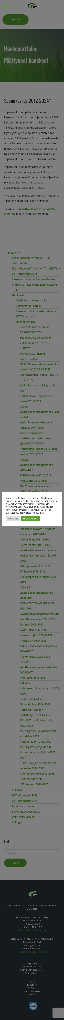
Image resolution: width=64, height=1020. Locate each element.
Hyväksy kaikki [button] (30, 518)
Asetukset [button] (13, 518)
